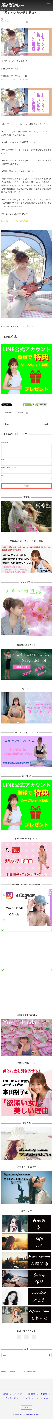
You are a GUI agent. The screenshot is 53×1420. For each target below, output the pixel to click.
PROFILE (5, 1394)
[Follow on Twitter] (26, 1337)
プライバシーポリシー (12, 1398)
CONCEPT (31, 1394)
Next (46, 424)
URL (2, 475)
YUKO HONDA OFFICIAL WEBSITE (12, 5)
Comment (4, 442)
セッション (44, 1398)
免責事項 (44, 1394)
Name (3, 459)
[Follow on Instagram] (34, 1337)
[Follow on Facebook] (19, 1337)
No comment (7, 412)
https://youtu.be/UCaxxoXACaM (14, 221)
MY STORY (18, 1394)
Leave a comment (23, 412)
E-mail (3, 467)
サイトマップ (30, 1398)
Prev (7, 424)
